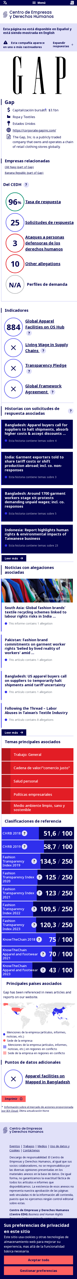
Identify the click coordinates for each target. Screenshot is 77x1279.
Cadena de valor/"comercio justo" (42, 767)
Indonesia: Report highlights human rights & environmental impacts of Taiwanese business (37, 534)
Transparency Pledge (46, 365)
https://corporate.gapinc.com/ (34, 130)
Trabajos (28, 1146)
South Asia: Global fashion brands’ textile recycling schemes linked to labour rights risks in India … (36, 612)
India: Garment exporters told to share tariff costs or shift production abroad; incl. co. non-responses (34, 463)
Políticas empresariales (33, 794)
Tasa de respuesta (43, 201)
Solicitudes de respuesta (49, 222)
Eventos (14, 1146)
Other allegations (42, 263)
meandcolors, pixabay (57, 598)
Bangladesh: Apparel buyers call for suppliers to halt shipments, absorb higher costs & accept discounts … (36, 429)
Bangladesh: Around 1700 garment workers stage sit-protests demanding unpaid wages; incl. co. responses (35, 500)
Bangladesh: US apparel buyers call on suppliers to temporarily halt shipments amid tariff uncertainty (36, 680)
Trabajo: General (27, 754)
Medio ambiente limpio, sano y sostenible (39, 807)
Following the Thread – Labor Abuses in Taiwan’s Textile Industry (36, 710)
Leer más (11, 558)
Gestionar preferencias (38, 1270)
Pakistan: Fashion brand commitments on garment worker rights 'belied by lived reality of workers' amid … (35, 646)
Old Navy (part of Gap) (19, 167)
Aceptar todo (38, 1260)
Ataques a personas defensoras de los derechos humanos (44, 243)
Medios (42, 1146)
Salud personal (26, 781)
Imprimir (11, 1099)
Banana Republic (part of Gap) (24, 173)
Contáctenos (31, 1150)
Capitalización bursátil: (30, 110)
